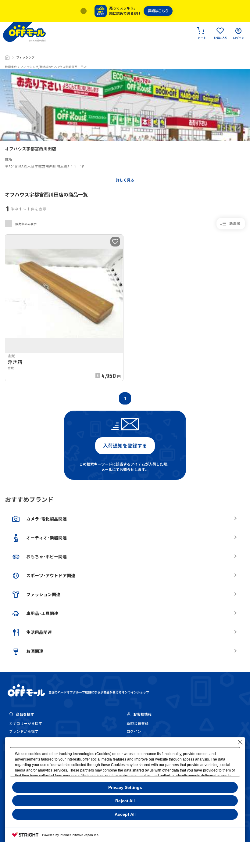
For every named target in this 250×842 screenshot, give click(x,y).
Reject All (125, 800)
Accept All (125, 814)
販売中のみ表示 (26, 224)
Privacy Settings (125, 787)
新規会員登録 (137, 723)
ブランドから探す (23, 731)
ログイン (134, 731)
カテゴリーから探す (25, 723)
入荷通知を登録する (125, 445)
